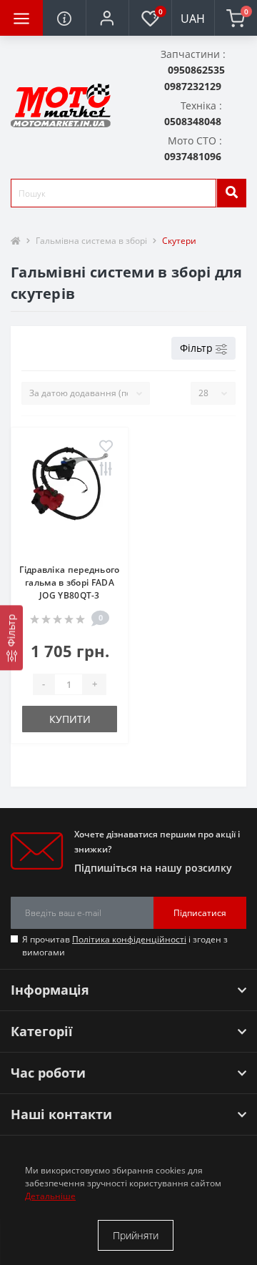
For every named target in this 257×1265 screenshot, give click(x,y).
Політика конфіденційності (129, 939)
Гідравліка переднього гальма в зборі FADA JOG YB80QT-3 (69, 582)
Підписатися (199, 913)
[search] (231, 193)
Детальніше (50, 1196)
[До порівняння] (106, 469)
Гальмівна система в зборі (91, 241)
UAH (193, 18)
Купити (70, 719)
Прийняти (135, 1235)
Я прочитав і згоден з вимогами (125, 945)
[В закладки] (106, 447)
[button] (107, 18)
